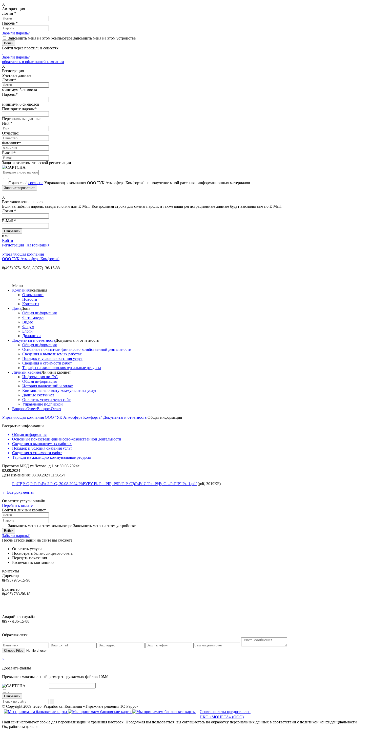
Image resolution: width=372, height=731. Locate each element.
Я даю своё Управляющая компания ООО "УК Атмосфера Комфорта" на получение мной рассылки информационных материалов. (129, 183)
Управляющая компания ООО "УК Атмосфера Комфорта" (52, 417)
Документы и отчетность (33, 340)
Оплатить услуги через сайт (46, 399)
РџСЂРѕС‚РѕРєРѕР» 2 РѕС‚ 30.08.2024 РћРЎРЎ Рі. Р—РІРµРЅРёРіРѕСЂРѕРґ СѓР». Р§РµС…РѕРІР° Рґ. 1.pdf (104, 484)
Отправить (12, 696)
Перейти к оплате (17, 505)
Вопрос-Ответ (24, 409)
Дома (16, 308)
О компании (33, 295)
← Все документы (18, 492)
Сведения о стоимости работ (47, 363)
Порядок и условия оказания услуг (52, 358)
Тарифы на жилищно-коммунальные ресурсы (61, 368)
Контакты (30, 304)
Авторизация (38, 245)
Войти (7, 240)
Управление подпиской (42, 404)
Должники (31, 336)
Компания (21, 290)
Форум (28, 326)
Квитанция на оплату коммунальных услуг (59, 390)
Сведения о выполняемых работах (52, 354)
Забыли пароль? (16, 33)
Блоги (27, 331)
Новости (29, 299)
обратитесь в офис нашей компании (33, 62)
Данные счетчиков (38, 395)
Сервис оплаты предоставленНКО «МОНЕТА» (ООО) (225, 714)
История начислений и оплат (47, 386)
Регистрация (13, 245)
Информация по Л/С (40, 377)
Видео (27, 322)
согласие (35, 183)
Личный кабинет (27, 372)
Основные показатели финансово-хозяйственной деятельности (76, 349)
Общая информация (39, 313)
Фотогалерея (33, 317)
